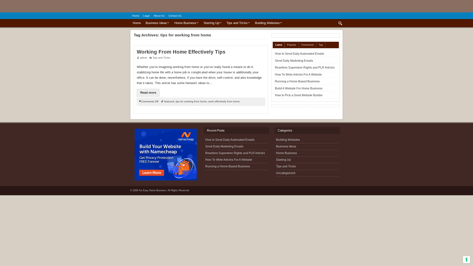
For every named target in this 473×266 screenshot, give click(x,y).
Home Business (185, 23)
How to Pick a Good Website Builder (299, 95)
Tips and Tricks (237, 23)
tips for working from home (191, 101)
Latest (278, 44)
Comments (307, 44)
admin (143, 57)
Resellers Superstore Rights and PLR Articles (305, 67)
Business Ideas (156, 23)
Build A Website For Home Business (298, 88)
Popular (291, 44)
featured (169, 101)
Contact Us (175, 15)
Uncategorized (285, 173)
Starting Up (211, 23)
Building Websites (267, 23)
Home (135, 15)
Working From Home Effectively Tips (181, 52)
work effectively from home (224, 101)
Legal (146, 15)
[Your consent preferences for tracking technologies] (466, 259)
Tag (321, 44)
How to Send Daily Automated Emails (299, 53)
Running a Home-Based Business (297, 81)
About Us (159, 15)
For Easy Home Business (152, 190)
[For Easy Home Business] (147, 6)
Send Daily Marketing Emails (294, 60)
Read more (148, 92)
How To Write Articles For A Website (298, 74)
